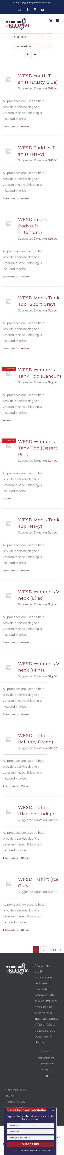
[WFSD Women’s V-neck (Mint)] (9, 667)
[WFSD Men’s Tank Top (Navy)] (9, 524)
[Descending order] (49, 36)
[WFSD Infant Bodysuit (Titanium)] (9, 223)
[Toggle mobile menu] (57, 20)
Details (26, 126)
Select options (11, 126)
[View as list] (35, 54)
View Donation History (47, 1066)
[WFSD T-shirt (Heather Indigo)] (9, 811)
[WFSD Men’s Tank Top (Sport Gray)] (9, 302)
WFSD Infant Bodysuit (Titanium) (33, 226)
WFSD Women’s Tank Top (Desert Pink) (37, 448)
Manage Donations (45, 1058)
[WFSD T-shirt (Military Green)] (9, 739)
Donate (44, 1051)
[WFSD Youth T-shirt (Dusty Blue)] (9, 80)
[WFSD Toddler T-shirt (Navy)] (9, 152)
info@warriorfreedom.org (40, 2)
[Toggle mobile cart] (50, 20)
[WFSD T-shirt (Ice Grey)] (9, 883)
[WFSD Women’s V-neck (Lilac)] (9, 596)
